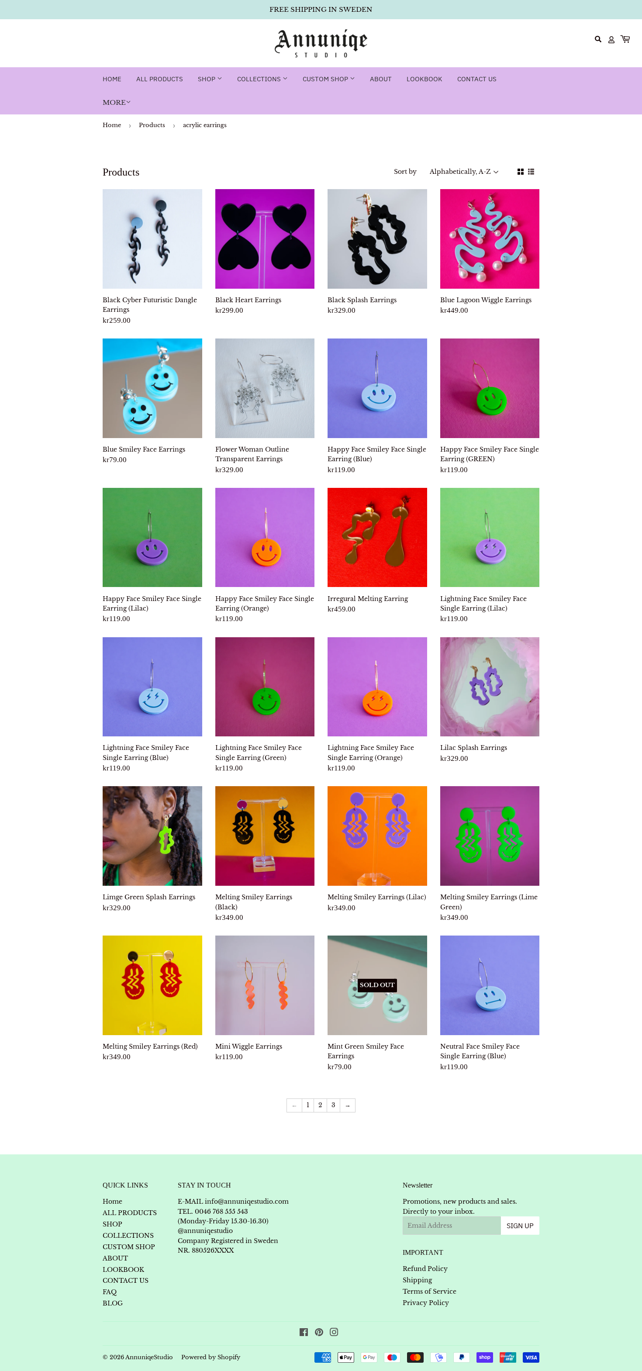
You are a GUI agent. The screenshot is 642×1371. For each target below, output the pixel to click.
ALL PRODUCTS (159, 79)
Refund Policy (425, 1269)
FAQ (110, 1292)
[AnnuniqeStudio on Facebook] (303, 1333)
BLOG (113, 1303)
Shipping (417, 1280)
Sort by (405, 172)
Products (152, 125)
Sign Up (520, 1225)
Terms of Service (429, 1291)
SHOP (207, 79)
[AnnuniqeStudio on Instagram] (334, 1333)
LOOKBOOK (424, 79)
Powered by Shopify (210, 1357)
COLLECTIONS (260, 79)
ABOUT (381, 79)
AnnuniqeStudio (149, 1357)
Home (112, 79)
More (114, 102)
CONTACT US (477, 79)
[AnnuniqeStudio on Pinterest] (319, 1333)
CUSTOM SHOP (326, 79)
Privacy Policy (426, 1303)
